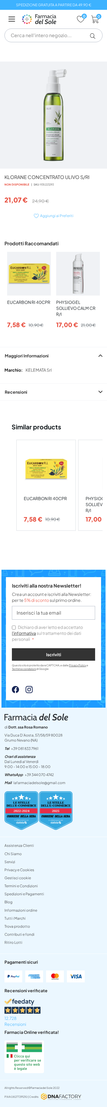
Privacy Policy (77, 665)
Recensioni (16, 392)
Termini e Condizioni (21, 886)
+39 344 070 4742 (39, 774)
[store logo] (46, 19)
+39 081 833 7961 (24, 748)
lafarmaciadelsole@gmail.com (39, 783)
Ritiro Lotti (13, 942)
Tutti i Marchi (15, 918)
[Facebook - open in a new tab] (15, 691)
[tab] (53, 355)
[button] (95, 36)
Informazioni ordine (20, 910)
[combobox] (53, 35)
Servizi (9, 862)
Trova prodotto (17, 926)
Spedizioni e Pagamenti (24, 894)
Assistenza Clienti (19, 845)
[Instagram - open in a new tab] (26, 691)
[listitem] (46, 485)
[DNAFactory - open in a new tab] (61, 1097)
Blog (8, 902)
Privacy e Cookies (19, 870)
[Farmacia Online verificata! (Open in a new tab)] (24, 1071)
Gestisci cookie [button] (17, 878)
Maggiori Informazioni (27, 355)
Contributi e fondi (19, 934)
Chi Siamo (13, 854)
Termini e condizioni (24, 669)
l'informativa (24, 633)
